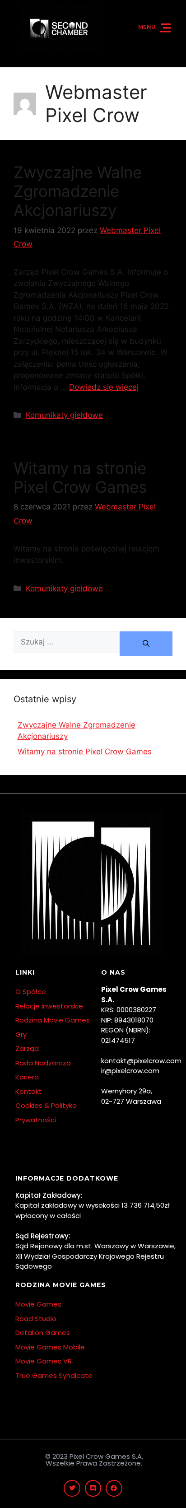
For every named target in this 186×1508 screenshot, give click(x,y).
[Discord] (93, 1488)
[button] (165, 28)
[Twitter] (72, 1488)
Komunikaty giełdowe (64, 415)
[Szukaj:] (67, 643)
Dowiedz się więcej (104, 387)
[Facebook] (114, 1488)
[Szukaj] (146, 643)
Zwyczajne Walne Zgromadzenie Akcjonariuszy (78, 191)
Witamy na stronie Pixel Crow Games (80, 477)
